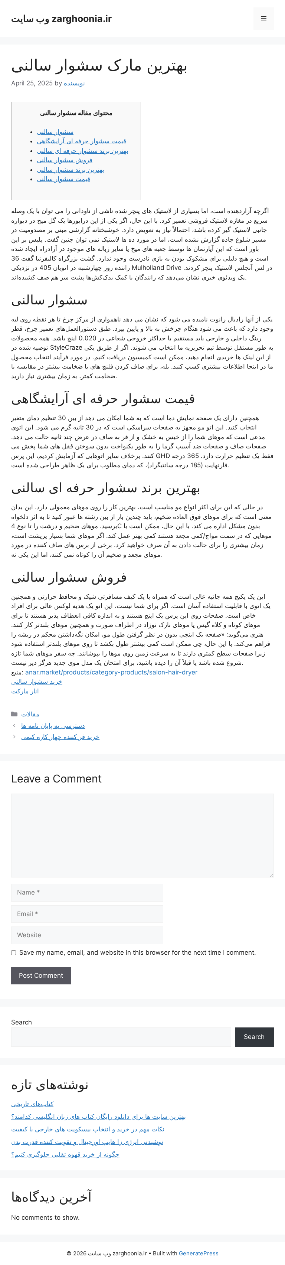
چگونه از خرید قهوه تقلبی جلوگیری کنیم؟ (65, 1154)
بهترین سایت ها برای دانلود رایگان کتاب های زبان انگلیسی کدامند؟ (98, 1116)
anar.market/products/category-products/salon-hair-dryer (111, 672)
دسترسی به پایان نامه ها (53, 725)
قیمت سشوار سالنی (63, 179)
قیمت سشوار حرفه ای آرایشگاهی (81, 141)
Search (21, 1022)
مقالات (30, 714)
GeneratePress (199, 1253)
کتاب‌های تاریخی (32, 1104)
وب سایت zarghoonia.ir (61, 18)
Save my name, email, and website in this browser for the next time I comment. (137, 952)
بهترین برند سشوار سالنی (70, 169)
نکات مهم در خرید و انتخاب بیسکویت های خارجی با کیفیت (87, 1129)
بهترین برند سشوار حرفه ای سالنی (82, 150)
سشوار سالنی (55, 131)
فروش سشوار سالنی (64, 160)
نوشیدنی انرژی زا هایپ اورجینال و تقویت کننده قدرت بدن (87, 1141)
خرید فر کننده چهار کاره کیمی (60, 737)
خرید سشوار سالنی (36, 681)
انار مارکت (25, 691)
